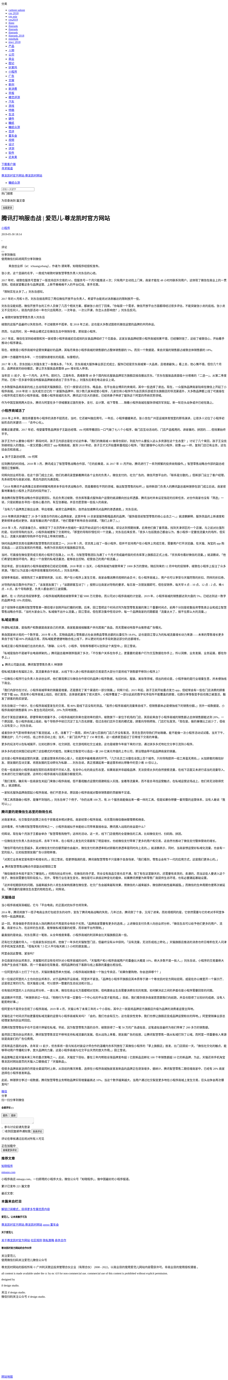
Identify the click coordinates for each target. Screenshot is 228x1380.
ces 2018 (14, 13)
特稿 (11, 110)
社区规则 (36, 1240)
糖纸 (11, 122)
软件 (11, 152)
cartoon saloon (17, 10)
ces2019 (13, 19)
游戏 (11, 105)
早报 (11, 93)
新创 (11, 84)
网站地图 (7, 1376)
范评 (11, 131)
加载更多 (7, 207)
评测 (11, 148)
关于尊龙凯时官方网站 (15, 1240)
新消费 (13, 88)
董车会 (13, 135)
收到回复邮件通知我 (18, 1131)
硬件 (11, 118)
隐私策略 (48, 1240)
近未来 (13, 157)
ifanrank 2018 (16, 35)
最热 (5, 1115)
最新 (13, 1115)
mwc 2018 (14, 42)
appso (46, 1224)
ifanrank (13, 26)
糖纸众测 (14, 127)
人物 (11, 50)
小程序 (13, 71)
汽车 (11, 101)
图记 (11, 63)
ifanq (11, 22)
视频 (11, 140)
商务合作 (60, 1240)
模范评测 (14, 97)
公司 (11, 54)
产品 (11, 46)
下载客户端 (8, 164)
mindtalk (13, 38)
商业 (11, 58)
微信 (4, 1091)
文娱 (11, 80)
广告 (11, 76)
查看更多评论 (10, 1150)
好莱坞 (13, 67)
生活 (11, 114)
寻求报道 (7, 168)
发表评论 (37, 1131)
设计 (11, 144)
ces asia (13, 16)
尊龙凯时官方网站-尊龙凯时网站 (21, 175)
